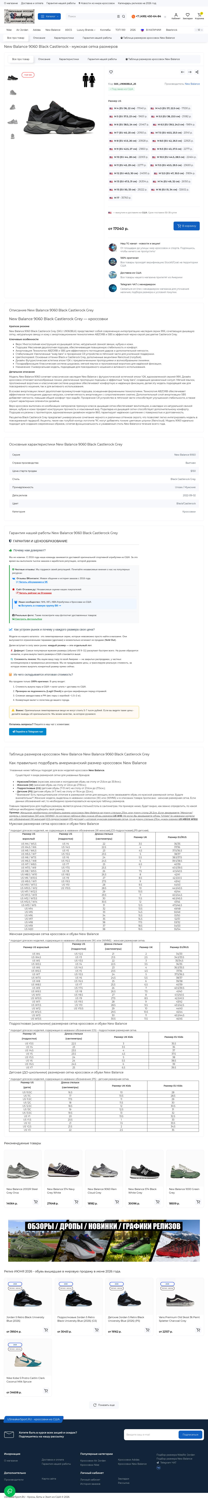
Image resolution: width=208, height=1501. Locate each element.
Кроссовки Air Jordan (93, 1460)
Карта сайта (49, 1478)
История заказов (90, 1483)
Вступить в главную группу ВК (40, 605)
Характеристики (64, 37)
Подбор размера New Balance (174, 1458)
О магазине (11, 3)
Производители (14, 1479)
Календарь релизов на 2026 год (137, 3)
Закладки (123, 1478)
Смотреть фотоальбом (28, 619)
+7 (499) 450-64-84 (148, 16)
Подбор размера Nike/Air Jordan (175, 1454)
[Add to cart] (35, 1202)
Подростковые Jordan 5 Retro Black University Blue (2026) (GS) (77, 1319)
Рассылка (123, 1482)
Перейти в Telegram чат (29, 731)
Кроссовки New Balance (132, 1463)
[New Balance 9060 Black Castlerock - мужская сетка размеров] (59, 110)
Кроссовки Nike (89, 1464)
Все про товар (15, 37)
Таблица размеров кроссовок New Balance (149, 37)
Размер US (114, 101)
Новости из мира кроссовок (97, 3)
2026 (15, 1284)
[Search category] (118, 16)
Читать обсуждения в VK (33, 582)
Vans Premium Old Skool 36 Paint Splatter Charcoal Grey (179, 1319)
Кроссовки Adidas (128, 1459)
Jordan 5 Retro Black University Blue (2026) (25, 1319)
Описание (39, 37)
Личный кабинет (90, 1479)
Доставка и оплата (32, 3)
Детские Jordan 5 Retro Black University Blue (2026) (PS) (126, 1319)
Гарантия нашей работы (61, 3)
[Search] (123, 16)
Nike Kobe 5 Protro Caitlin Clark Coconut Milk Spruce (25, 1379)
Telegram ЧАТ (168, 1462)
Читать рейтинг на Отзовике (35, 593)
